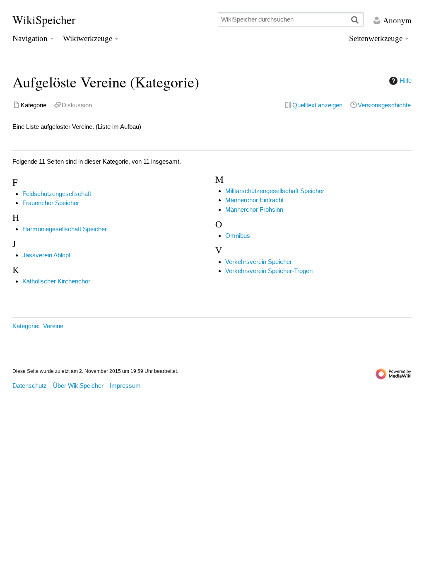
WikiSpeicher (43, 19)
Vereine (53, 325)
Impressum (125, 385)
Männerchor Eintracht (254, 199)
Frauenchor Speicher (50, 202)
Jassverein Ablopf (46, 255)
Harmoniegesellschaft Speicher (64, 228)
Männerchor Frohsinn (254, 209)
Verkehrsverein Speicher (258, 261)
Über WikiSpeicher (78, 385)
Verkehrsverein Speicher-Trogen (269, 270)
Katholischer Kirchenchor (56, 281)
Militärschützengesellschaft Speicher (274, 190)
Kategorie (25, 325)
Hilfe (406, 80)
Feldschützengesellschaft (56, 193)
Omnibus (237, 235)
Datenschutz (29, 385)
